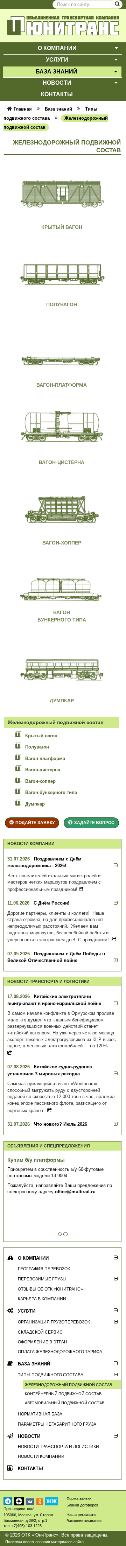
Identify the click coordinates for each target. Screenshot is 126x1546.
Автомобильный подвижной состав (64, 1403)
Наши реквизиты (81, 1514)
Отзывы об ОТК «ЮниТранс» (50, 1289)
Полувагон (61, 304)
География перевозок (44, 1268)
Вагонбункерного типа (61, 616)
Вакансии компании (84, 1521)
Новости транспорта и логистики (58, 1446)
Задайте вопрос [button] (94, 822)
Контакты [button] (57, 94)
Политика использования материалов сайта (44, 1542)
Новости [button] (57, 83)
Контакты (30, 1468)
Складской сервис (40, 1332)
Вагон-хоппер (61, 543)
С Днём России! (51, 903)
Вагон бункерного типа (51, 792)
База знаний (34, 1363)
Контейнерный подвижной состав (63, 1394)
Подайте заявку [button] (35, 822)
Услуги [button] (57, 60)
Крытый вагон (61, 227)
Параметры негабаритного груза (57, 1424)
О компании (33, 1258)
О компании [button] (57, 48)
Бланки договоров (82, 1505)
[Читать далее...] (81, 889)
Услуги (26, 1311)
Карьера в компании (42, 1298)
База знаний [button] (56, 72)
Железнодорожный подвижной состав (68, 1385)
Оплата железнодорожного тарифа (60, 1351)
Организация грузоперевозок (54, 1322)
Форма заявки (78, 1498)
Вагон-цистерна (61, 462)
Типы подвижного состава (50, 1374)
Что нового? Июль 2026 (60, 1124)
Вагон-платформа (61, 385)
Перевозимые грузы (42, 1279)
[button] (116, 48)
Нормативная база (40, 1414)
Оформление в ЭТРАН (42, 1342)
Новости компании (41, 1456)
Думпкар (62, 700)
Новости (29, 1436)
